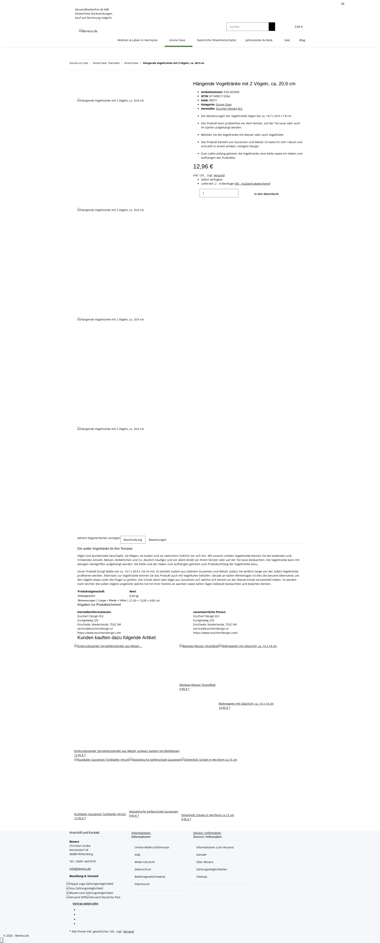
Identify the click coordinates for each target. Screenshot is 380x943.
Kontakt (201, 854)
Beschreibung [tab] (133, 540)
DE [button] (343, 4)
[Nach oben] (1, 940)
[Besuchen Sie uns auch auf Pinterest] (80, 919)
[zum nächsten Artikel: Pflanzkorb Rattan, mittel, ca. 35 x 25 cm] (214, 64)
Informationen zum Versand (215, 847)
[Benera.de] (88, 31)
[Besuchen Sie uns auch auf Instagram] (80, 924)
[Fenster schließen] (80, 85)
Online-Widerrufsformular (152, 847)
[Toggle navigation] (79, 23)
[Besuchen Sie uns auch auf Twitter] (80, 915)
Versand (219, 175)
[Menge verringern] (196, 193)
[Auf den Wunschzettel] (80, 93)
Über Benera (204, 862)
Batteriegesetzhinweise (150, 876)
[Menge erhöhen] (241, 193)
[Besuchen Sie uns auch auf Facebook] (80, 910)
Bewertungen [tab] (158, 540)
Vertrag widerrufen (85, 903)
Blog (302, 40)
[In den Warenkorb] (80, 79)
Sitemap (201, 876)
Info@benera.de (80, 869)
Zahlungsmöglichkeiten (211, 869)
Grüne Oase (224, 104)
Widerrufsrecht (145, 862)
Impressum (142, 884)
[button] (281, 26)
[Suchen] (272, 26)
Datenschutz (143, 869)
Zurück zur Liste (78, 63)
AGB (137, 854)
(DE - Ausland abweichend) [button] (252, 183)
